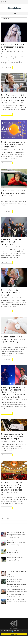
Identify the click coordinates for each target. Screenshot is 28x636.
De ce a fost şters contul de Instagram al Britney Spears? (13, 47)
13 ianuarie (17, 399)
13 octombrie (13, 102)
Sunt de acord (14, 634)
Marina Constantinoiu (14, 596)
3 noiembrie (17, 51)
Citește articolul (6, 67)
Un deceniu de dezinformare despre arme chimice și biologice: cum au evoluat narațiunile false (16, 550)
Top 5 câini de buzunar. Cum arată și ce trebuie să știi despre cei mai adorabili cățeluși (16, 573)
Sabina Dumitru (13, 602)
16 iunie (12, 246)
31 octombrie (13, 441)
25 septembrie (17, 492)
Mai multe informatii (15, 631)
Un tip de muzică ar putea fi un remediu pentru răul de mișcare (14, 193)
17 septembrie (13, 149)
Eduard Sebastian (13, 586)
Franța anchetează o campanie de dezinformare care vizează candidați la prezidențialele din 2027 (16, 542)
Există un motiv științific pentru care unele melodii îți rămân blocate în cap (13, 97)
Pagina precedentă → (6, 518)
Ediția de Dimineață (7, 51)
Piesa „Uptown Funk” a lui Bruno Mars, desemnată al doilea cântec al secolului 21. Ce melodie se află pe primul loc (14, 392)
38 (17, 515)
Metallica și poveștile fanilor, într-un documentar (11, 241)
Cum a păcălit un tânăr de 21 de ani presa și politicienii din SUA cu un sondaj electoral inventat (16, 534)
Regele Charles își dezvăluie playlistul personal (10, 292)
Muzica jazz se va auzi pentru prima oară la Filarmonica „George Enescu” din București (11, 486)
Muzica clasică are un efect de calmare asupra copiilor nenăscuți (13, 339)
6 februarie (13, 344)
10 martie (12, 297)
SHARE (22, 102)
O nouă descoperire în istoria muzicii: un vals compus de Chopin (12, 436)
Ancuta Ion (5, 102)
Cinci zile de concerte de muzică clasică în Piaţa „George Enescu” (13, 144)
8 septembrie (13, 197)
